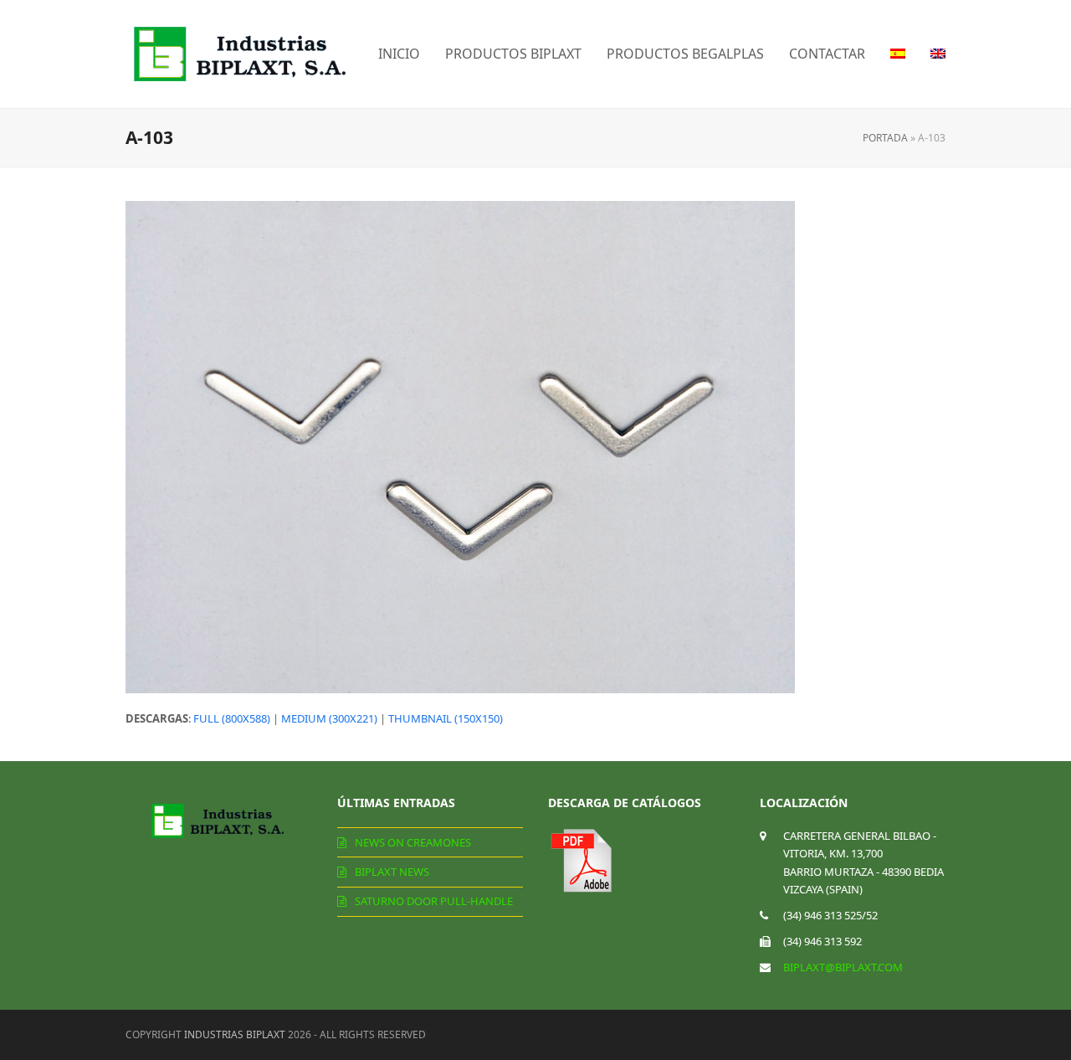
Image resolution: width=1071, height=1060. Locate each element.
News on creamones (413, 842)
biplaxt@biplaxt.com (843, 967)
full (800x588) (231, 718)
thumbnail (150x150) (445, 718)
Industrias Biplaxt (234, 1034)
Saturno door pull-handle (434, 900)
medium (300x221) (329, 718)
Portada (885, 138)
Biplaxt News (392, 871)
